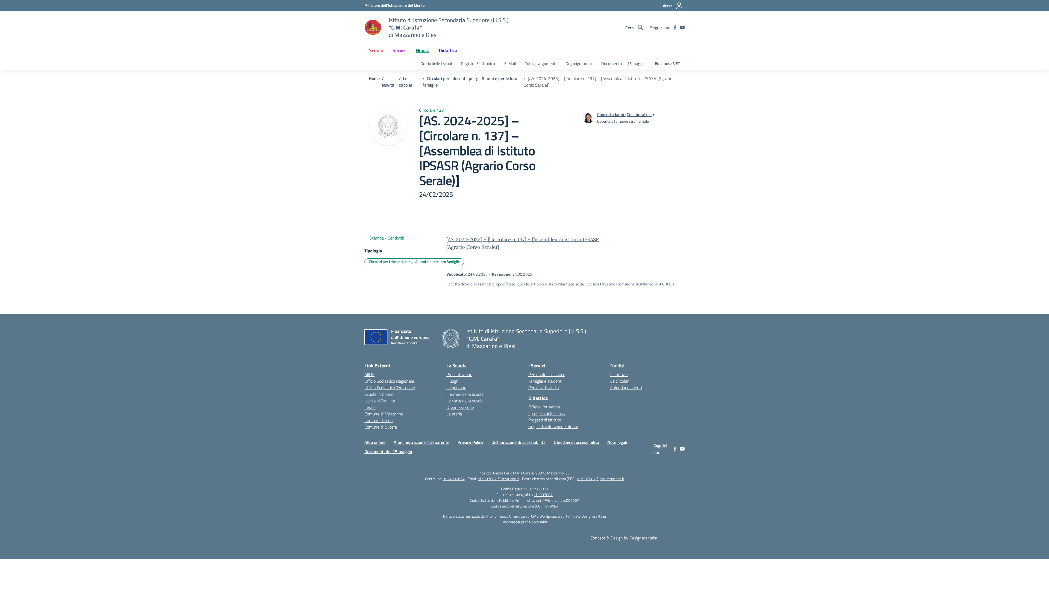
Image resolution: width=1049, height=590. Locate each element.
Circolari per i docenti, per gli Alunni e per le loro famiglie (414, 261)
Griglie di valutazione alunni (553, 426)
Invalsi (370, 407)
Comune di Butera (380, 427)
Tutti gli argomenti (540, 63)
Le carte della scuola (465, 400)
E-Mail (510, 63)
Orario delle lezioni (436, 63)
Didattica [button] (448, 50)
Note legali (617, 442)
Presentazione (459, 374)
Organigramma (578, 63)
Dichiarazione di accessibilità (518, 442)
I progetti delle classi (546, 413)
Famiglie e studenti (545, 381)
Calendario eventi (626, 387)
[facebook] (675, 27)
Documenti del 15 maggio (623, 63)
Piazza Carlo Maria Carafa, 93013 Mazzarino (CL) (532, 473)
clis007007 (543, 494)
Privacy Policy (470, 442)
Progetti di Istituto (544, 420)
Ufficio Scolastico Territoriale (389, 387)
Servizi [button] (399, 50)
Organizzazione (460, 407)
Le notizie (619, 374)
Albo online (374, 442)
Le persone (456, 387)
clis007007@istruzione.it (498, 479)
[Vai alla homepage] (373, 27)
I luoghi (452, 381)
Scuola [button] (376, 50)
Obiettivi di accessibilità (576, 442)
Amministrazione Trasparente (421, 442)
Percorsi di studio (543, 387)
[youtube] (682, 27)
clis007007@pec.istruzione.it (600, 479)
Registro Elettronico (478, 63)
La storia (454, 414)
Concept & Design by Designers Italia (623, 538)
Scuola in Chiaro (378, 394)
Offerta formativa (544, 406)
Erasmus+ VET (667, 63)
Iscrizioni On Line (379, 400)
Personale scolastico (546, 374)
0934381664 (454, 479)
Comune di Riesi (378, 420)
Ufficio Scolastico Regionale (389, 381)
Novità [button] (422, 50)
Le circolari (619, 381)
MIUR (369, 374)
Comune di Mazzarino (383, 414)
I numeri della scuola (465, 394)
